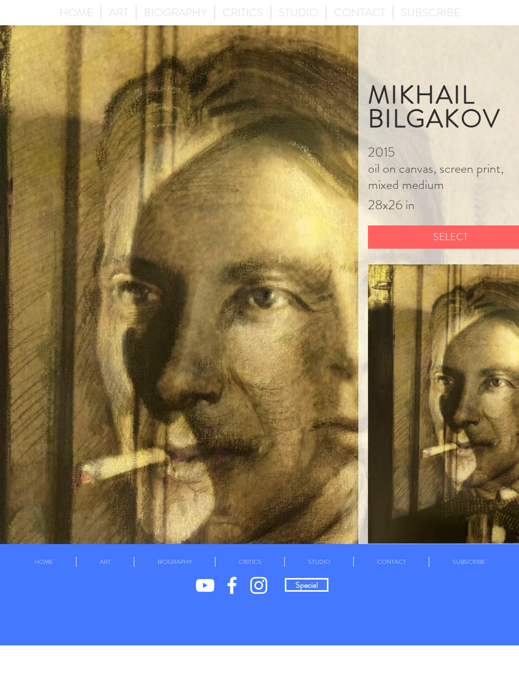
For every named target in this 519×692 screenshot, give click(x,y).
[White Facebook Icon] (231, 585)
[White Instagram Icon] (258, 585)
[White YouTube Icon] (205, 585)
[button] (118, 12)
